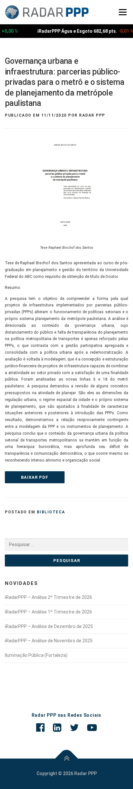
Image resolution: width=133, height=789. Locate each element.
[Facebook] (40, 727)
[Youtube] (92, 727)
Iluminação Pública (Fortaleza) (36, 655)
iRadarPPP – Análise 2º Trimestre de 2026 (48, 597)
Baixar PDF (34, 477)
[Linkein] (57, 727)
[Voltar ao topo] (66, 758)
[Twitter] (74, 727)
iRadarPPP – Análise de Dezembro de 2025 (49, 626)
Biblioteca (51, 512)
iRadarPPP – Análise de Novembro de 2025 (49, 640)
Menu (122, 12)
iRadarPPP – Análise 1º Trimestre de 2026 (48, 611)
